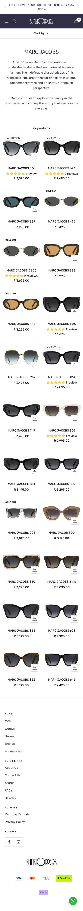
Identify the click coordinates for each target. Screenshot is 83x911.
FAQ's (9, 790)
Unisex (10, 736)
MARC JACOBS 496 (61, 221)
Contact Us (13, 775)
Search (10, 783)
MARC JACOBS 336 (21, 168)
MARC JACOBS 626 (61, 168)
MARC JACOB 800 (62, 533)
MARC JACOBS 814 (61, 377)
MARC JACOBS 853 (21, 630)
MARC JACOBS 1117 (21, 430)
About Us (11, 768)
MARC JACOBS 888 (62, 270)
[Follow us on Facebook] (9, 842)
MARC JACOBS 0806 (21, 270)
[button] (15, 174)
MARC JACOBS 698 (62, 630)
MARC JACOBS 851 (21, 484)
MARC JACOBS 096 (21, 533)
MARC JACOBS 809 (62, 430)
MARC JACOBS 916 (21, 377)
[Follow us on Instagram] (18, 842)
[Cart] (76, 21)
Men (8, 721)
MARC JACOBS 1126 (62, 324)
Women (10, 728)
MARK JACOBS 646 (61, 679)
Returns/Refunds (17, 814)
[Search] (14, 21)
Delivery (10, 798)
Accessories (13, 751)
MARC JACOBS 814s (61, 581)
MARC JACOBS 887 (21, 221)
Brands (10, 744)
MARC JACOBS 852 (21, 679)
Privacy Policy (15, 822)
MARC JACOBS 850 (21, 581)
